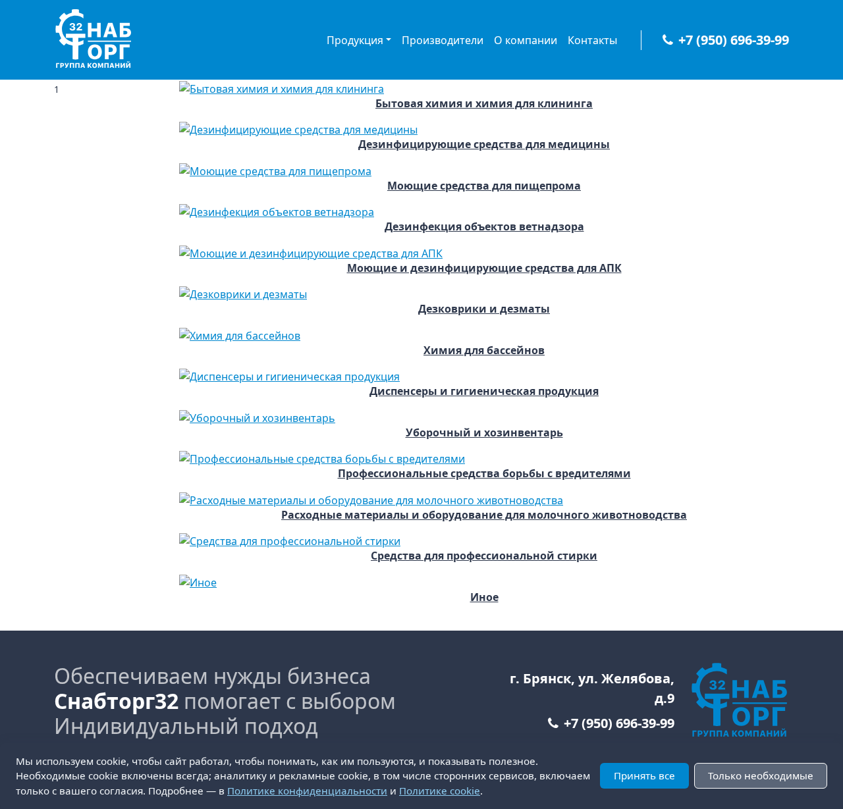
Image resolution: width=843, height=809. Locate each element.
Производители (442, 40)
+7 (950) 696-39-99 (733, 40)
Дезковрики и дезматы (484, 309)
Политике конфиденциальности (307, 790)
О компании (525, 40)
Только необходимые (760, 775)
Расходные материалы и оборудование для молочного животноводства (484, 515)
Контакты (592, 40)
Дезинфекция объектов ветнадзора (484, 227)
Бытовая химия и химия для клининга (484, 104)
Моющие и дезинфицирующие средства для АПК (484, 268)
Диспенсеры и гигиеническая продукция (484, 391)
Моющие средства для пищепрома (484, 186)
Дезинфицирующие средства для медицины (484, 144)
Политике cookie (439, 790)
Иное (484, 597)
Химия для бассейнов (484, 350)
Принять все (644, 775)
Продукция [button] (355, 40)
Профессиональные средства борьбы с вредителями (484, 474)
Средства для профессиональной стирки (484, 556)
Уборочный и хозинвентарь (484, 433)
